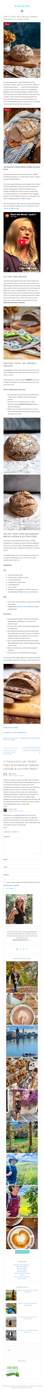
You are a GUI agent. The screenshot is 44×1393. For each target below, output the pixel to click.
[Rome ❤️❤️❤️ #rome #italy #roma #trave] (22, 1105)
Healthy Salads (22, 1271)
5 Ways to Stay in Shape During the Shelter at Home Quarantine (11, 751)
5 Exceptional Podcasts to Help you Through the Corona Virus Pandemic (31, 749)
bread (26, 738)
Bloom (29, 1387)
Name (6, 859)
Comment (7, 837)
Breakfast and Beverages (11, 738)
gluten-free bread (34, 738)
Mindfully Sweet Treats (22, 1273)
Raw (22, 1275)
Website (6, 875)
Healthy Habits (22, 1270)
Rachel (11, 809)
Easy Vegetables (22, 1268)
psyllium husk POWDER (24, 607)
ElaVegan (34, 555)
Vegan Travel (22, 1278)
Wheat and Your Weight (11, 727)
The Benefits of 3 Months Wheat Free (15, 732)
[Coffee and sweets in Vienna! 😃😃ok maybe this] (22, 1009)
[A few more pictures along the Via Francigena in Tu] (22, 1169)
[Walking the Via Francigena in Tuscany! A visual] (22, 1201)
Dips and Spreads (22, 1266)
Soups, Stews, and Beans (22, 1277)
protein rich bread (9, 740)
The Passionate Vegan (22, 6)
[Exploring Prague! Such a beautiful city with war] (22, 1041)
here (18, 560)
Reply (5, 806)
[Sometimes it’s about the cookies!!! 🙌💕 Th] (22, 1073)
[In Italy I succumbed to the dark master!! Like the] (22, 1233)
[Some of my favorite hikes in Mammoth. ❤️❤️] (22, 1137)
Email (6, 867)
